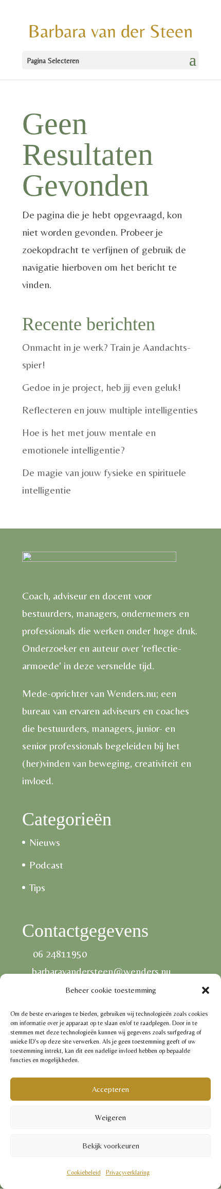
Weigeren (110, 1117)
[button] (205, 990)
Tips (37, 887)
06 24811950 (60, 953)
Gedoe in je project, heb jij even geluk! (101, 387)
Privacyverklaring (128, 1172)
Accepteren (110, 1089)
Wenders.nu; (132, 693)
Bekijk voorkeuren (110, 1145)
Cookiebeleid (84, 1172)
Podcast (46, 865)
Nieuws (44, 842)
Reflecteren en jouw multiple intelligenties (110, 410)
